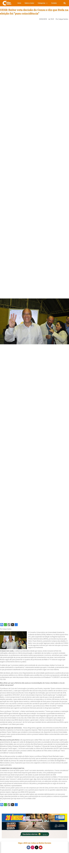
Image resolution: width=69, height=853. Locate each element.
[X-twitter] (36, 847)
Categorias (41, 3)
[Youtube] (40, 847)
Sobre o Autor (29, 3)
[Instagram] (32, 847)
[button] (64, 3)
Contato (54, 3)
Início (19, 3)
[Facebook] (28, 847)
